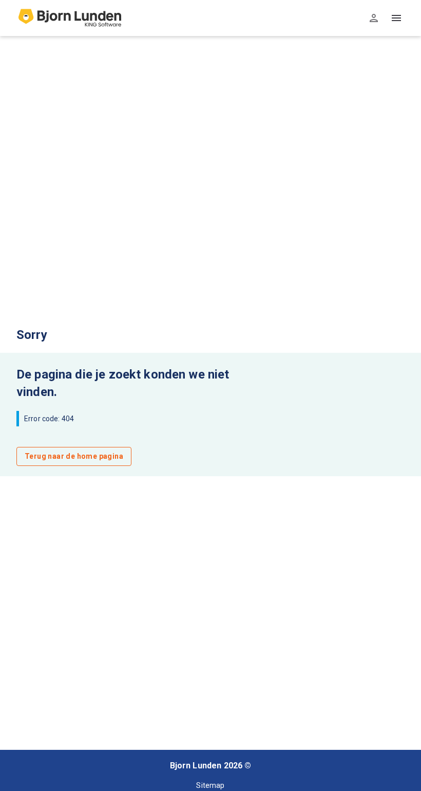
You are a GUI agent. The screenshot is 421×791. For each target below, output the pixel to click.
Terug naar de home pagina (74, 456)
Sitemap (210, 785)
